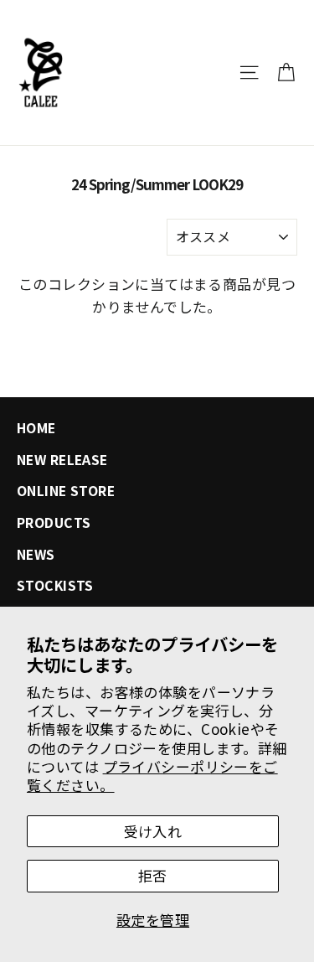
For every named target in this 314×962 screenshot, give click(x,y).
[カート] (286, 72)
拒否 (152, 875)
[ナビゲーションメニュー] (249, 72)
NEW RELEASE (62, 459)
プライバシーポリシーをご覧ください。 (152, 775)
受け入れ (153, 830)
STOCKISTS (55, 585)
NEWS (36, 554)
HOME (36, 427)
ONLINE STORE (66, 490)
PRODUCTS (53, 522)
